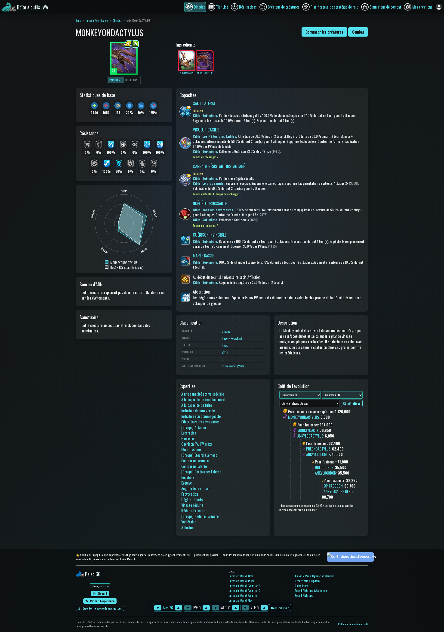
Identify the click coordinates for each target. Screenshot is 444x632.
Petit (225, 345)
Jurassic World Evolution (243, 595)
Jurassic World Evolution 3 (244, 585)
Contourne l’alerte (194, 466)
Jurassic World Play (240, 600)
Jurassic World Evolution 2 (244, 590)
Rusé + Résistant (232, 338)
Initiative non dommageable (201, 416)
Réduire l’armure (193, 510)
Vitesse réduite (192, 505)
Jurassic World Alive (97, 20)
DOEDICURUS (324, 467)
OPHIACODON (333, 486)
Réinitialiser (280, 607)
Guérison (187, 438)
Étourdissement (192, 449)
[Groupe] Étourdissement (199, 455)
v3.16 (225, 352)
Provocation (189, 494)
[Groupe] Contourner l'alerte (201, 472)
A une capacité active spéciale (202, 394)
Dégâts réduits (192, 499)
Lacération (188, 433)
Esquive (186, 483)
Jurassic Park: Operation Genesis (314, 575)
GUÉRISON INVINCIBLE (209, 235)
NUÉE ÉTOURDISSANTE (210, 203)
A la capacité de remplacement (203, 399)
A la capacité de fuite (196, 405)
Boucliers (187, 477)
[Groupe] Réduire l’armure (200, 516)
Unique (226, 331)
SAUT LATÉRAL (204, 103)
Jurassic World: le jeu (241, 580)
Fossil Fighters (304, 595)
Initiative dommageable (198, 410)
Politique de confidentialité (353, 624)
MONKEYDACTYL (308, 430)
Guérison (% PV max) (196, 444)
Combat (358, 32)
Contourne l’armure (195, 460)
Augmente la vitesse (195, 488)
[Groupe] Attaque (193, 427)
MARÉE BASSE (203, 256)
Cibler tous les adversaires (200, 422)
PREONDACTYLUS (318, 449)
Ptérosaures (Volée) (233, 365)
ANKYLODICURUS (318, 454)
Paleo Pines (301, 585)
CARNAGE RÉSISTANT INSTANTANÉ (219, 166)
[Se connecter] (439, 7)
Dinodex (117, 20)
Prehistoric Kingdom (307, 580)
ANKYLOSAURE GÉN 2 (338, 491)
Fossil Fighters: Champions (311, 590)
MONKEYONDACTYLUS (303, 417)
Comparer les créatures (324, 32)
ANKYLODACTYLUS (310, 436)
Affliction (187, 527)
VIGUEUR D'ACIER (206, 130)
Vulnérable (188, 522)
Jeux (78, 20)
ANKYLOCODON (325, 473)
